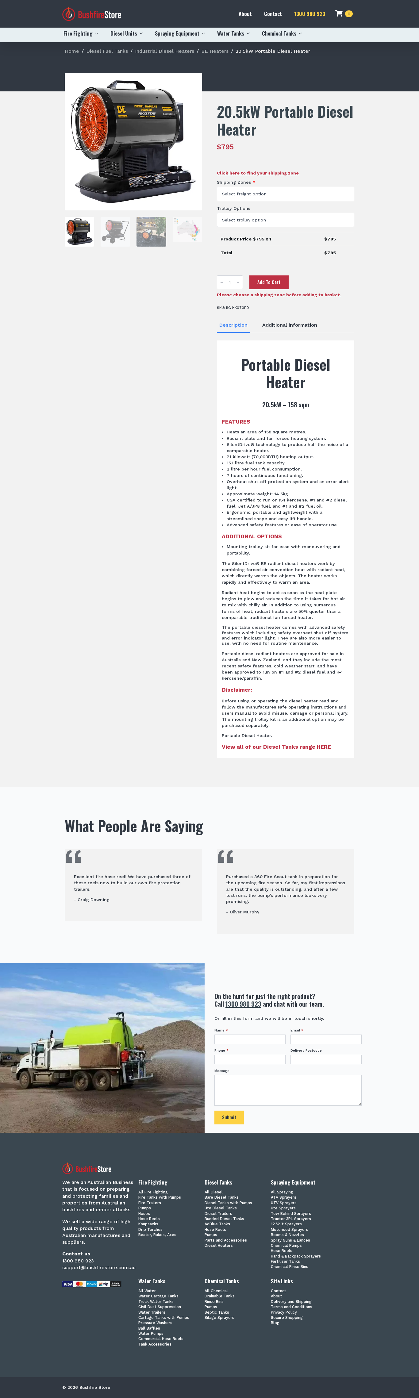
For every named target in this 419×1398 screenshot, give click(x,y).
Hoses (144, 1214)
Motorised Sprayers (289, 1230)
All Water (147, 1291)
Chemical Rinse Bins (289, 1267)
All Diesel (214, 1192)
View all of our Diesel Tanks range (276, 747)
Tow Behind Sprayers (291, 1214)
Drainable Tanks (220, 1296)
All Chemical (216, 1291)
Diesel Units (123, 33)
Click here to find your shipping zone (258, 173)
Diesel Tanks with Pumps (228, 1203)
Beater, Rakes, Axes (157, 1235)
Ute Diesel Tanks (221, 1208)
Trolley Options (233, 208)
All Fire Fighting (153, 1192)
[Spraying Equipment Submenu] (205, 33)
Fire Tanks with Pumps (159, 1198)
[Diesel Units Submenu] (143, 33)
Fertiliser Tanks (285, 1262)
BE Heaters (215, 51)
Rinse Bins (214, 1302)
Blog (275, 1323)
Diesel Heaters (219, 1246)
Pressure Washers (155, 1323)
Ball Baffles (149, 1329)
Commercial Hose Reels (160, 1339)
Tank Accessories (154, 1344)
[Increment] (238, 282)
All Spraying (282, 1192)
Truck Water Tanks (156, 1302)
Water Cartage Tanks (158, 1296)
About (245, 13)
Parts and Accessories (226, 1240)
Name (221, 1030)
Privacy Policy (284, 1313)
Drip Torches (150, 1230)
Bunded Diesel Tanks (224, 1219)
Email (296, 1030)
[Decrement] (221, 282)
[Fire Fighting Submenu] (98, 33)
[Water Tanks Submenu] (250, 33)
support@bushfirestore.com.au (99, 1267)
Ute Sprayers (283, 1208)
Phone (221, 1050)
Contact (273, 13)
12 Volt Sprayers (286, 1224)
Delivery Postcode (306, 1050)
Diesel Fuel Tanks (107, 51)
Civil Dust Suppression (159, 1307)
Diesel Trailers (218, 1214)
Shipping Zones (236, 182)
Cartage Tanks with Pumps (163, 1318)
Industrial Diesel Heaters (164, 51)
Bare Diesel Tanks (222, 1198)
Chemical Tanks (279, 33)
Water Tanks (230, 33)
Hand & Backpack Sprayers (296, 1256)
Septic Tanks (217, 1313)
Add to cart (268, 282)
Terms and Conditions (291, 1307)
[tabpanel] (285, 549)
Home (72, 51)
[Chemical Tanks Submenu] (302, 33)
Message (221, 1071)
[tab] (233, 325)
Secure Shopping (287, 1318)
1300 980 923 (309, 13)
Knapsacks (148, 1224)
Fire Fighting (78, 33)
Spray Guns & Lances (290, 1240)
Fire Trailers (149, 1203)
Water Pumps (150, 1334)
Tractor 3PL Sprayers (291, 1219)
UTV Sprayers (284, 1203)
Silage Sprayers (219, 1318)
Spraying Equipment (177, 33)
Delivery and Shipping (291, 1302)
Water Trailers (151, 1313)
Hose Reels (149, 1219)
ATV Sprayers (283, 1198)
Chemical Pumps (286, 1246)
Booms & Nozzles (287, 1235)
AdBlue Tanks (217, 1224)
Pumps (144, 1208)
